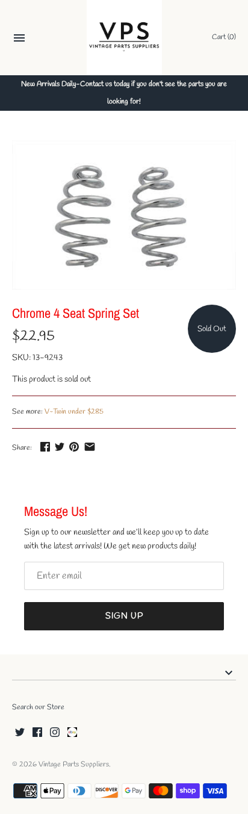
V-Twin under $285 (74, 412)
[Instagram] (55, 733)
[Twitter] (20, 733)
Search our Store (38, 707)
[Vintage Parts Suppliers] (124, 37)
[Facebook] (37, 733)
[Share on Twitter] (59, 446)
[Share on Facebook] (45, 446)
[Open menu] (19, 39)
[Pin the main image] (74, 446)
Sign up (124, 616)
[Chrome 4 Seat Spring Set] (124, 215)
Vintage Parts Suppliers (74, 764)
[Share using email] (90, 446)
